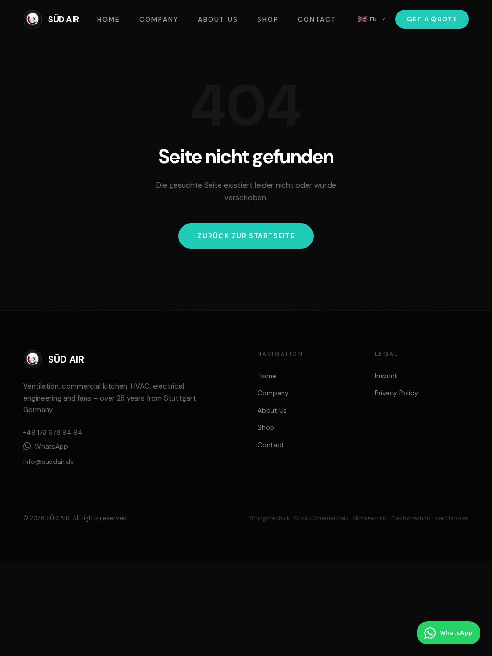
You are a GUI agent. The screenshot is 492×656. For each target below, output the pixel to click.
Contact (317, 19)
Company (159, 19)
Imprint (386, 375)
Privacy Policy (396, 393)
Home (108, 19)
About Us (218, 19)
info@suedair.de (48, 461)
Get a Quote (432, 19)
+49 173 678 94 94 (53, 432)
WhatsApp (51, 446)
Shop (268, 19)
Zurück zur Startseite (246, 235)
